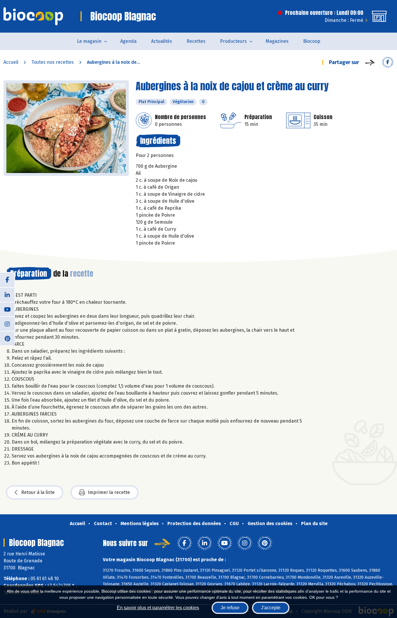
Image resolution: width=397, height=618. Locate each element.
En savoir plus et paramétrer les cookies (158, 607)
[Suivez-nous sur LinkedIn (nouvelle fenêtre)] (7, 294)
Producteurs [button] (233, 41)
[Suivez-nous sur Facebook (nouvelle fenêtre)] (7, 280)
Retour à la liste (38, 492)
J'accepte (270, 607)
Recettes (196, 41)
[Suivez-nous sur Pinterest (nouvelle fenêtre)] (7, 338)
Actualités (161, 41)
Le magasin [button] (89, 41)
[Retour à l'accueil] (33, 16)
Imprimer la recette (109, 492)
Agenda (128, 41)
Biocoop (311, 41)
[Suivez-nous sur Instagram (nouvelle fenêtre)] (7, 323)
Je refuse (230, 607)
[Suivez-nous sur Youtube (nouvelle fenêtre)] (7, 309)
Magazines (277, 41)
